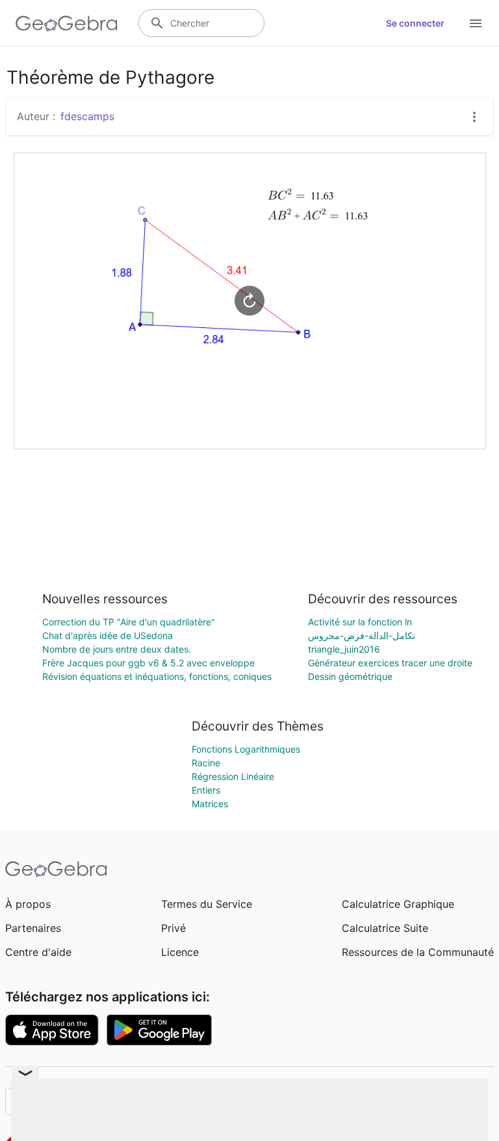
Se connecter (415, 23)
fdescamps (87, 116)
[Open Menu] (475, 23)
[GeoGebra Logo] (67, 23)
